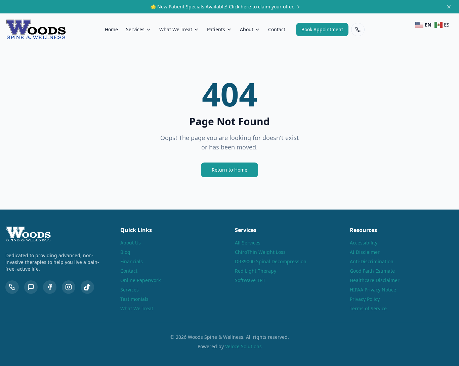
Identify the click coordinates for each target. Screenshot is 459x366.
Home (111, 29)
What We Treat (175, 29)
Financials (131, 261)
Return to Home (229, 170)
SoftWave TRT (250, 280)
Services (135, 29)
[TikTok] (87, 287)
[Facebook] (49, 287)
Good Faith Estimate (372, 271)
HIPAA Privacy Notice (373, 289)
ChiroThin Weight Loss (260, 252)
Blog (125, 252)
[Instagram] (68, 287)
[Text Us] (31, 287)
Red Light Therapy (255, 271)
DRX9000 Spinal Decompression (270, 261)
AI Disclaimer (365, 252)
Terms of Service (368, 308)
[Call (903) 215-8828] (358, 29)
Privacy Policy (365, 299)
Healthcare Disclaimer (375, 280)
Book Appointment (322, 29)
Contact (276, 29)
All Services (247, 242)
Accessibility (363, 242)
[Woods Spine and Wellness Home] (35, 29)
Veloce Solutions (243, 346)
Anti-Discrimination (371, 261)
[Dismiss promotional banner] (449, 6)
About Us (130, 242)
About (246, 29)
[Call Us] (12, 287)
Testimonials (134, 299)
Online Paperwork (140, 280)
